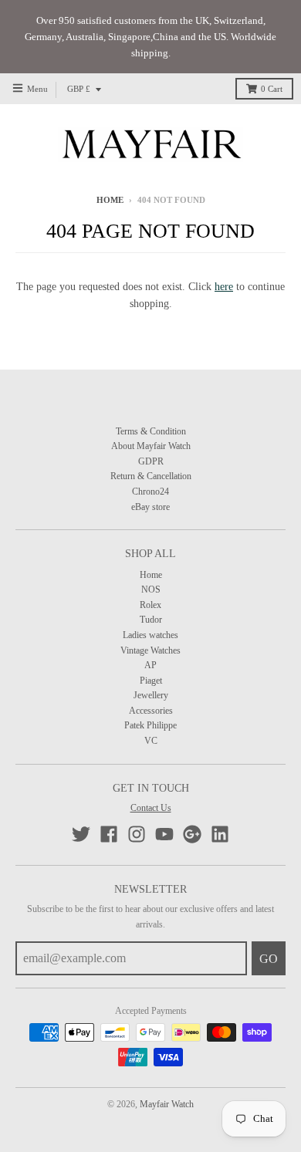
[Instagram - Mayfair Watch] (136, 834)
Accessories (151, 710)
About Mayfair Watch (151, 446)
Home (109, 200)
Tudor (151, 619)
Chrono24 (150, 491)
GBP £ (78, 89)
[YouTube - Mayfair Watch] (164, 834)
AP (150, 665)
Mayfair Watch (167, 1104)
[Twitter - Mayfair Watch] (81, 834)
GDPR (151, 461)
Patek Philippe (150, 725)
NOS (151, 589)
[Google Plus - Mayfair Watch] (192, 834)
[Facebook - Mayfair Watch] (109, 834)
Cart (271, 89)
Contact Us (150, 807)
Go (268, 958)
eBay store (150, 507)
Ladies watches (150, 635)
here (224, 286)
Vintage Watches (150, 650)
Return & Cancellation (150, 476)
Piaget (151, 680)
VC (150, 740)
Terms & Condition (151, 431)
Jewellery (151, 695)
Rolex (150, 605)
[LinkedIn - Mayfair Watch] (220, 834)
